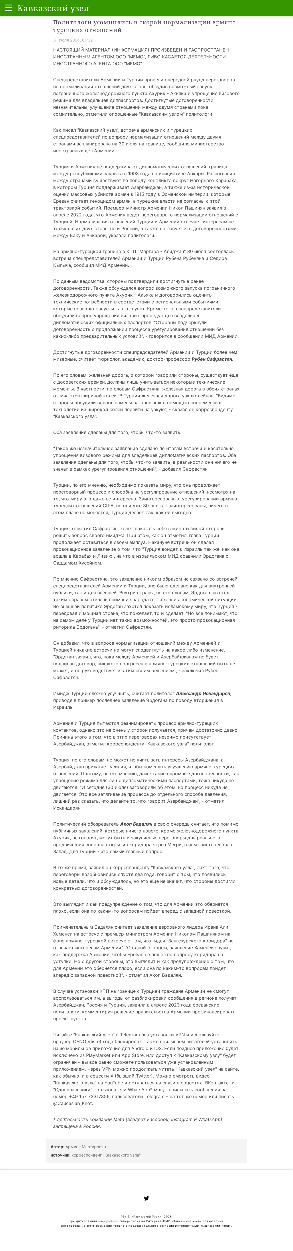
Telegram (130, 1034)
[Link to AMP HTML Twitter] (146, 1199)
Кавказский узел (98, 130)
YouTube (113, 1083)
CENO (79, 1041)
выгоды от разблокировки (136, 998)
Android (140, 1048)
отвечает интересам (204, 221)
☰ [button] (9, 7)
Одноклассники (72, 1089)
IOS (158, 1048)
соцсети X (101, 1076)
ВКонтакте (217, 1083)
